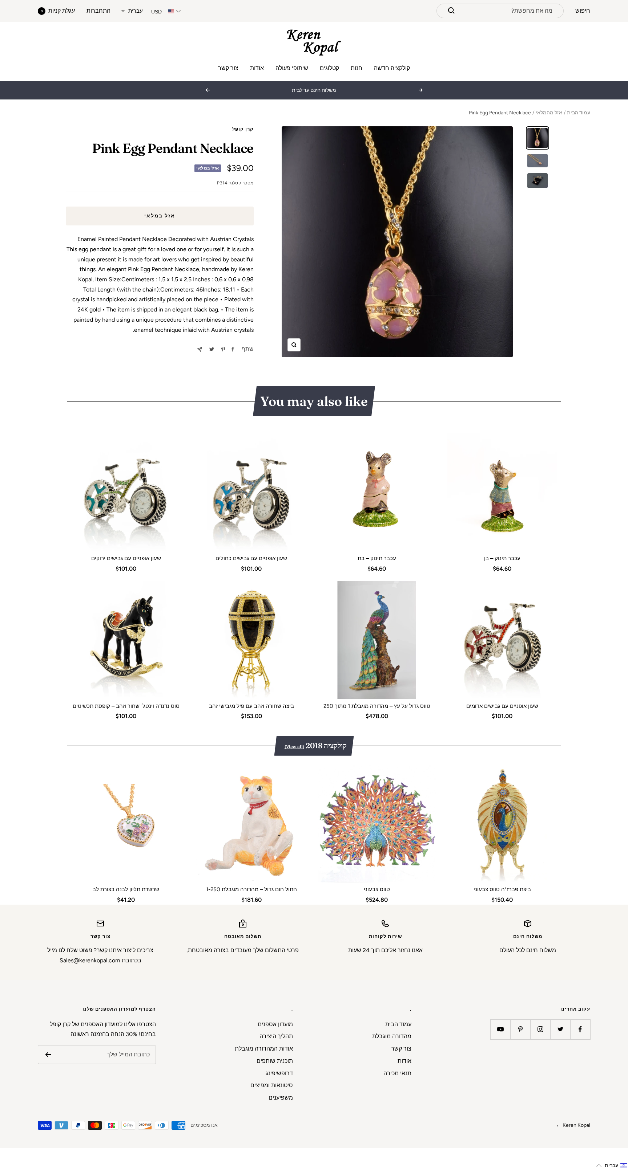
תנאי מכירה (397, 1073)
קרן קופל (243, 129)
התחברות (98, 10)
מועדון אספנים (275, 1024)
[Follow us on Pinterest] (520, 1029)
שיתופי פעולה (291, 68)
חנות (356, 68)
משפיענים (281, 1097)
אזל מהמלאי (549, 113)
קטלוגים (329, 68)
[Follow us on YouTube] (500, 1029)
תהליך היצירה (276, 1036)
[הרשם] (48, 1054)
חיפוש (582, 10)
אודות (257, 68)
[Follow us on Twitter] (560, 1029)
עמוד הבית (578, 113)
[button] (612, 1165)
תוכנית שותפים (275, 1060)
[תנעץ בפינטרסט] (223, 349)
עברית (135, 11)
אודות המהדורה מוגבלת (264, 1048)
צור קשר (228, 68)
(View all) (294, 746)
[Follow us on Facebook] (580, 1029)
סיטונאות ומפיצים (271, 1085)
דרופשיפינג (279, 1073)
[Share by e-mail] (199, 349)
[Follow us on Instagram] (540, 1029)
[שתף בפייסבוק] (233, 349)
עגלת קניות (58, 10)
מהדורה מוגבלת (391, 1036)
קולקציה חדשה (392, 68)
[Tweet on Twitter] (212, 349)
